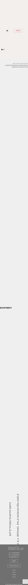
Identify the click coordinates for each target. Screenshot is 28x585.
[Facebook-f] (4, 49)
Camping (14, 574)
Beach (18, 63)
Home (14, 63)
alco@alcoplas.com (14, 557)
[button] (7, 30)
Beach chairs (24, 63)
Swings (14, 577)
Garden (14, 572)
